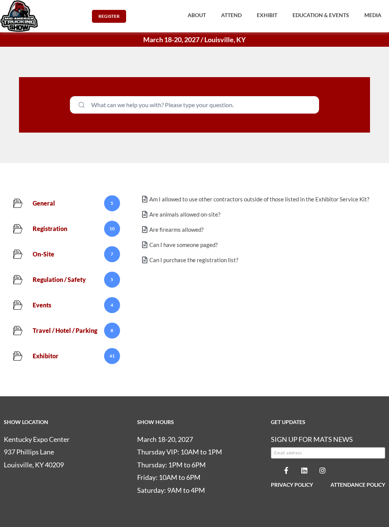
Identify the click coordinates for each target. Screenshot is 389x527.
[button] (196, 15)
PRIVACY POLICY (292, 484)
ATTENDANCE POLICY (357, 484)
